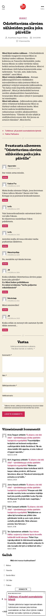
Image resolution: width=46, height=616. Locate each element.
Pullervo (8, 585)
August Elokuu (22, 38)
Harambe (9, 570)
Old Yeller (9, 580)
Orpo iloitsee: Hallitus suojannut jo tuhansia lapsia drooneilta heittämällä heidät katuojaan (24, 534)
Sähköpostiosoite (9, 386)
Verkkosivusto (7, 396)
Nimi (4, 375)
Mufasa (8, 565)
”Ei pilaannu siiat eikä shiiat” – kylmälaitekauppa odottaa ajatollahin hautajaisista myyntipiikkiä (24, 437)
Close (44, 593)
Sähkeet (23, 18)
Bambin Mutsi (10, 575)
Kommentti (7, 355)
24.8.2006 (37, 38)
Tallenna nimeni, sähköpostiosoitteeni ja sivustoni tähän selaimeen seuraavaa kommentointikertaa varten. (23, 407)
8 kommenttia (24, 41)
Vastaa (5, 177)
